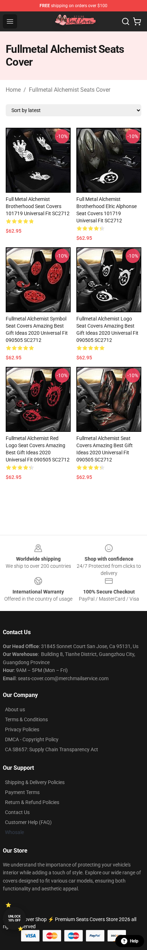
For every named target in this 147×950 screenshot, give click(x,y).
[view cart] (137, 21)
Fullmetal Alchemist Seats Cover (69, 89)
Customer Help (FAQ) (28, 822)
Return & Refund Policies (32, 802)
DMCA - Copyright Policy (32, 739)
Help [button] (134, 941)
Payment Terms (22, 792)
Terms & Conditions (26, 719)
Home (13, 89)
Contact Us (17, 812)
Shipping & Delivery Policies (35, 782)
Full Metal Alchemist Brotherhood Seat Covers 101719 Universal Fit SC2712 (38, 206)
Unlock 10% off (14, 918)
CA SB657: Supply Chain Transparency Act (51, 749)
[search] (125, 21)
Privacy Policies (22, 729)
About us (15, 709)
